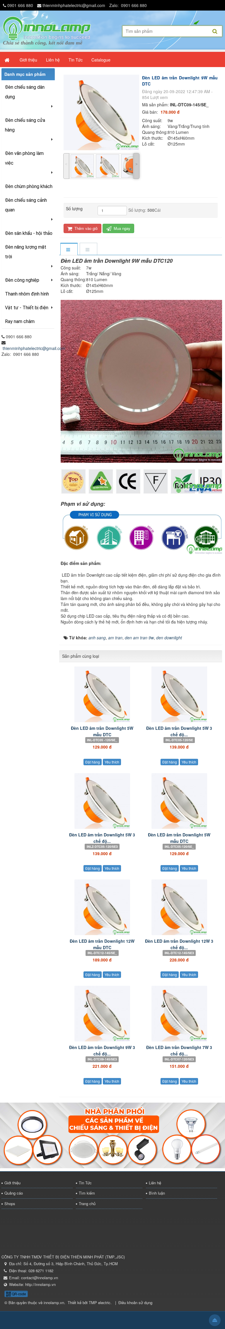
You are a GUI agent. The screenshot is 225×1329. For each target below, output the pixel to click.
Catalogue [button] (100, 60)
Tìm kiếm (87, 1193)
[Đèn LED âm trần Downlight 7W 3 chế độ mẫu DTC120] (179, 1013)
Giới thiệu (12, 1182)
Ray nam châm (20, 321)
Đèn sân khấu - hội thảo (28, 233)
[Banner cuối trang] (112, 1134)
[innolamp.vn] (47, 27)
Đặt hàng (92, 761)
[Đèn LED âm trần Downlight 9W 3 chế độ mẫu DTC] (102, 1013)
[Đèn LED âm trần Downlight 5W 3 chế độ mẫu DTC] (179, 694)
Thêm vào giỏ (85, 228)
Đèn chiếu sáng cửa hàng (25, 125)
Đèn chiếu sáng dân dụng (25, 92)
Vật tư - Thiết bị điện (26, 307)
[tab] (69, 249)
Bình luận (157, 1193)
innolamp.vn (54, 1302)
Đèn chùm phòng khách (28, 186)
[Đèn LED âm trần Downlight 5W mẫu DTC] (102, 694)
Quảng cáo (13, 1193)
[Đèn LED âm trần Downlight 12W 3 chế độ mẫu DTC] (179, 907)
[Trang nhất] (7, 59)
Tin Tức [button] (76, 60)
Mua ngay (121, 228)
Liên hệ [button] (53, 60)
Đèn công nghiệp (22, 280)
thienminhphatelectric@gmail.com (73, 5)
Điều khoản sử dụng (135, 1302)
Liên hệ (155, 1182)
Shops (9, 1203)
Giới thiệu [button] (28, 60)
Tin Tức (85, 1182)
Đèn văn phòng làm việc (24, 158)
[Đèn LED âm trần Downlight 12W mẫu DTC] (102, 907)
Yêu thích (112, 761)
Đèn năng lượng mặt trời (25, 251)
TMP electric (99, 1302)
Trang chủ (87, 1203)
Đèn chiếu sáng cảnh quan (26, 205)
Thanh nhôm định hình (27, 294)
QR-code (18, 1293)
